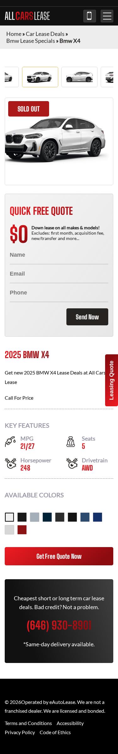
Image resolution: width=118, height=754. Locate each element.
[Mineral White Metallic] (9, 529)
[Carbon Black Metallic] (47, 517)
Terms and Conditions (28, 723)
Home (13, 33)
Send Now (87, 317)
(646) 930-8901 (89, 16)
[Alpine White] (9, 517)
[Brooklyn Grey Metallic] (34, 517)
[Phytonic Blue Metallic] (85, 517)
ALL (27, 16)
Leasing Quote (111, 380)
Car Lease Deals (45, 33)
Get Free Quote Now (59, 556)
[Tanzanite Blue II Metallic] (97, 517)
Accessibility (70, 723)
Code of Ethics (55, 732)
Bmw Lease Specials (30, 40)
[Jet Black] (72, 517)
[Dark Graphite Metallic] (59, 517)
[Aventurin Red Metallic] (22, 529)
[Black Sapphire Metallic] (22, 517)
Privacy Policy (20, 732)
